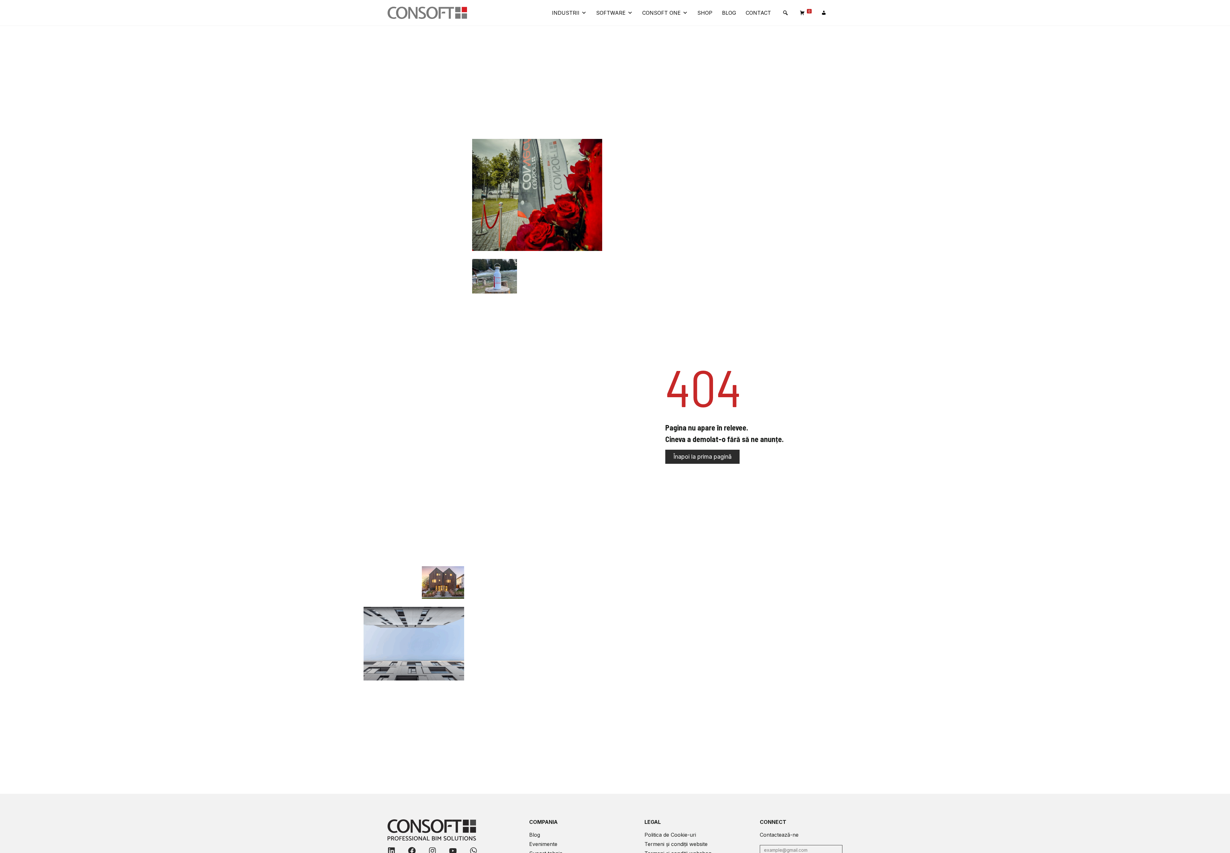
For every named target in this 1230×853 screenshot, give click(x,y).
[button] (785, 13)
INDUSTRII (565, 13)
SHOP (704, 13)
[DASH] (823, 12)
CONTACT (758, 13)
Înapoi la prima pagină (702, 456)
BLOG (729, 13)
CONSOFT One (661, 13)
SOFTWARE (611, 13)
